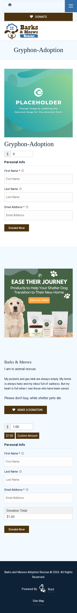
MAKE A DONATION (29, 410)
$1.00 (9, 435)
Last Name (11, 189)
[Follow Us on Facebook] (10, 5)
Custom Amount (27, 435)
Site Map (38, 601)
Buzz (51, 589)
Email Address (14, 207)
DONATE (41, 16)
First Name (12, 171)
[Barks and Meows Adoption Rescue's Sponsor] (38, 302)
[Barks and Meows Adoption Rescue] (21, 31)
